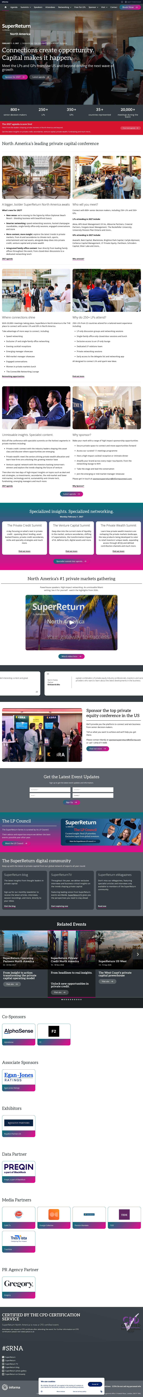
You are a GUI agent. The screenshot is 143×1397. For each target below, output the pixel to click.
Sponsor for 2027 (13, 77)
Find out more (78, 376)
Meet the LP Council (14, 843)
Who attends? (78, 259)
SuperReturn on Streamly (15, 1374)
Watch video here (69, 656)
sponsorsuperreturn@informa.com (125, 739)
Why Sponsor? (78, 486)
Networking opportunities (13, 376)
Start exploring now (59, 906)
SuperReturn (10, 1357)
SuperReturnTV (75, 895)
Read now (102, 906)
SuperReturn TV (11, 1364)
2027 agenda (7, 259)
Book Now (128, 7)
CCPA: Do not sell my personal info (126, 1386)
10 (80, 999)
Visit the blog (9, 906)
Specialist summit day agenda (69, 561)
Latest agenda (38, 77)
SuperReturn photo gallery (15, 1371)
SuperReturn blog (12, 1367)
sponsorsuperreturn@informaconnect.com (112, 478)
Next (137, 954)
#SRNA (12, 1348)
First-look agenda (129, 128)
